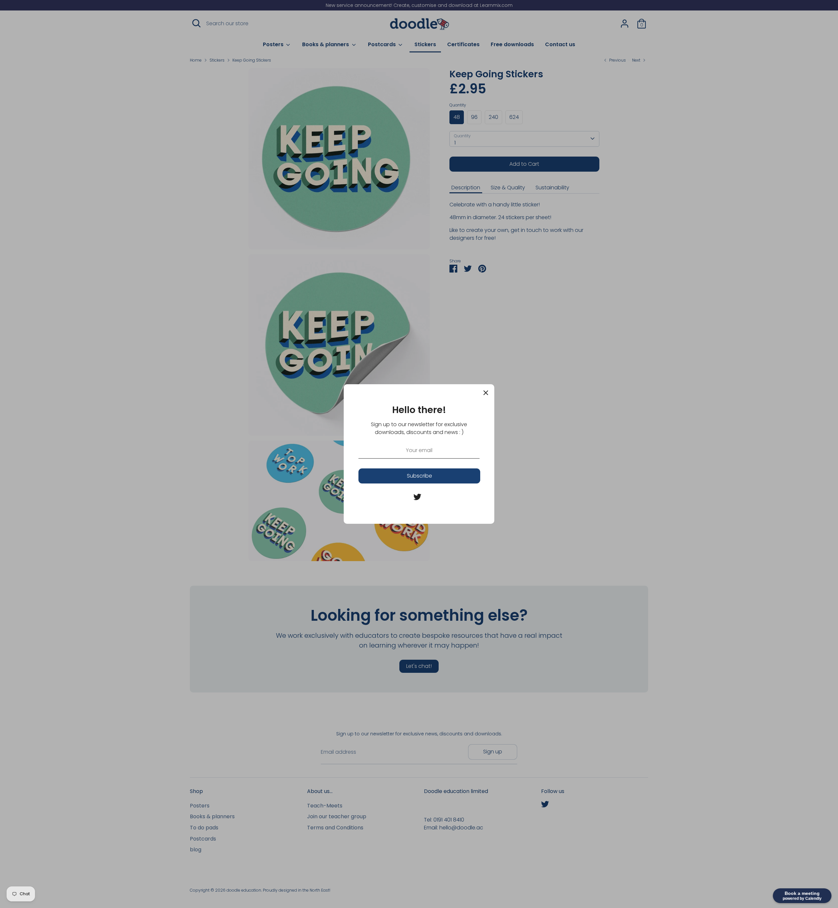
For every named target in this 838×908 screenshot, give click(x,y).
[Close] (486, 393)
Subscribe (419, 476)
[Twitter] (417, 497)
